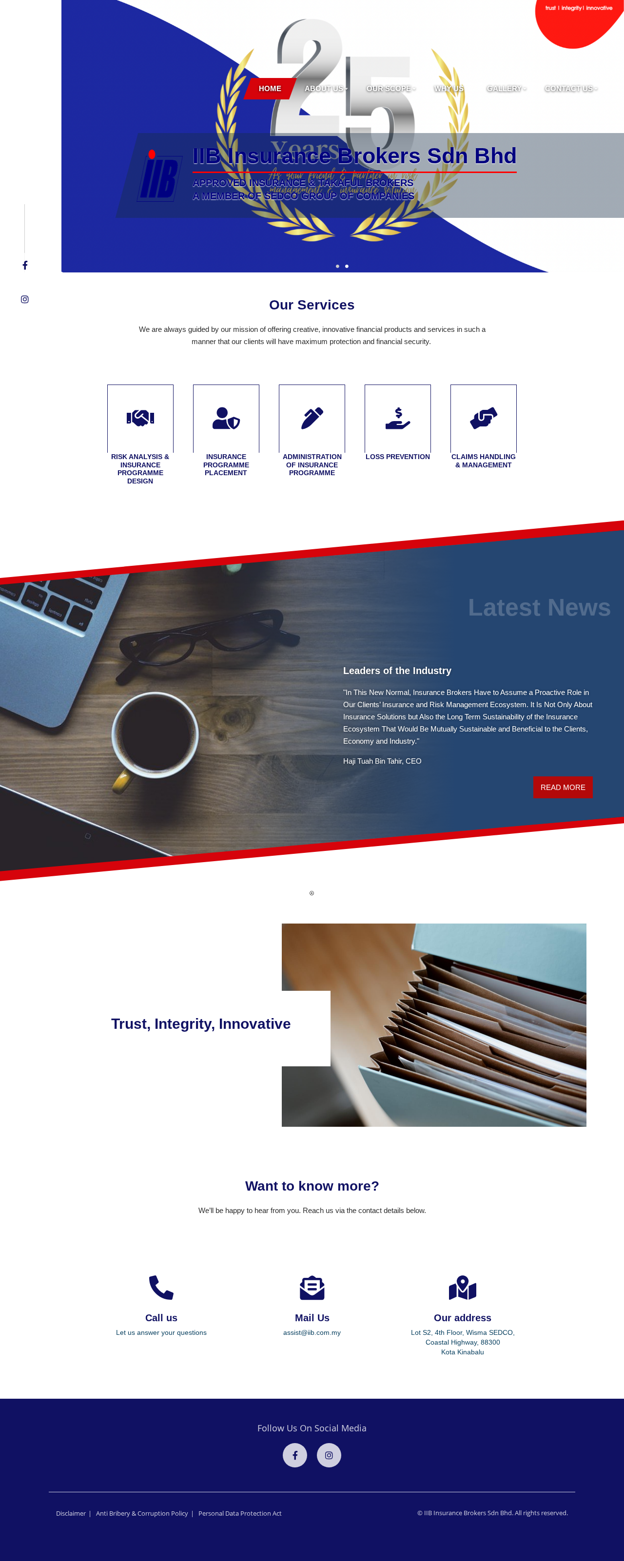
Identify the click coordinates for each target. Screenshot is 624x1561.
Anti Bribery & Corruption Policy (142, 1513)
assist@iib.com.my (312, 1332)
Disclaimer (71, 1513)
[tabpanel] (312, 700)
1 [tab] (342, 267)
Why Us (449, 88)
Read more (563, 787)
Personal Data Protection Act (240, 1513)
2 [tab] (351, 267)
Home (270, 88)
